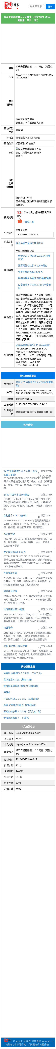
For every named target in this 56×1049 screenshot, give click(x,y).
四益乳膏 (8, 627)
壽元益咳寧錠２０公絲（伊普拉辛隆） (23, 711)
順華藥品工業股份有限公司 (29, 243)
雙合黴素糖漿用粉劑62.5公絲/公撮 (20, 686)
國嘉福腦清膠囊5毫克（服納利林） (34, 345)
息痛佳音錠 (9, 534)
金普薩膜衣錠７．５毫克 (16, 718)
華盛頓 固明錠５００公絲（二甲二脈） (23, 673)
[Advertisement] (28, 43)
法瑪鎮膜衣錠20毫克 (13, 609)
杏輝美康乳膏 (10, 573)
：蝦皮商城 (28, 222)
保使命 (6, 692)
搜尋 (50, 7)
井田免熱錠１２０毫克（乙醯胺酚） (21, 699)
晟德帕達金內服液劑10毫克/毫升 (34, 278)
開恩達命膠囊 (10, 591)
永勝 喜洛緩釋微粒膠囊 (15, 646)
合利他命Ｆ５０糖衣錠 (14, 515)
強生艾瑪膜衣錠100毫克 (30, 272)
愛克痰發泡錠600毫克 (14, 552)
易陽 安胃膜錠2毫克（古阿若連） (20, 705)
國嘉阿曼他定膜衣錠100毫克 (32, 265)
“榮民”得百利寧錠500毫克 (16, 494)
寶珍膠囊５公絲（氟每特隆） (18, 679)
